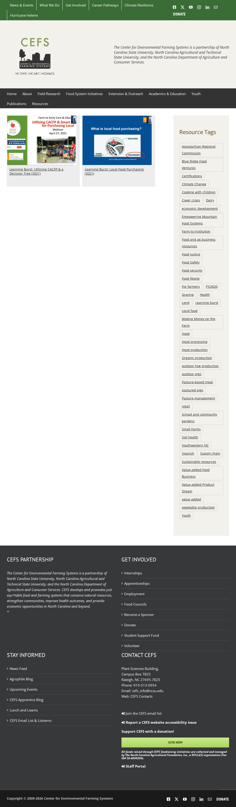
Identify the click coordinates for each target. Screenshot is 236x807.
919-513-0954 (144, 685)
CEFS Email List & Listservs (31, 720)
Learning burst (206, 303)
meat (186, 334)
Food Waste (191, 278)
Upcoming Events (23, 689)
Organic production (197, 358)
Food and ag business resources (198, 242)
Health (205, 295)
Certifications (192, 176)
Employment (134, 593)
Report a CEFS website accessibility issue (161, 722)
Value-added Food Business (196, 473)
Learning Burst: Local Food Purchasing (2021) (114, 171)
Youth (186, 515)
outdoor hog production (200, 366)
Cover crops (191, 200)
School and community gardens (199, 417)
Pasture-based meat (197, 382)
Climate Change (194, 184)
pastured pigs (192, 390)
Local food (190, 311)
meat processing (194, 342)
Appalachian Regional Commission (198, 149)
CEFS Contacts (141, 696)
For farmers (191, 287)
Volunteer (132, 645)
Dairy (210, 200)
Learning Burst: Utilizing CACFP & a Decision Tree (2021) (36, 171)
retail (186, 406)
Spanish (188, 453)
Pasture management (198, 398)
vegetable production (198, 507)
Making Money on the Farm (198, 322)
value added (191, 499)
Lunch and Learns (24, 710)
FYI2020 (212, 287)
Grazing (188, 295)
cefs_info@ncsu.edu (147, 690)
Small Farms (191, 429)
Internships (133, 573)
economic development (200, 209)
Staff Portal (135, 766)
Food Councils (135, 604)
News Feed (18, 668)
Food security (192, 270)
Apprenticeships (137, 583)
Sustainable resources (199, 462)
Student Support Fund (141, 635)
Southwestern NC (195, 445)
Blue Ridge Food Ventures (194, 164)
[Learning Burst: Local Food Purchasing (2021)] (117, 118)
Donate (130, 625)
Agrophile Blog (21, 679)
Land (185, 303)
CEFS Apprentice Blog (26, 699)
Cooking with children (198, 192)
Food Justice (191, 254)
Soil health (190, 437)
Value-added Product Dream (198, 488)
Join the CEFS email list (143, 713)
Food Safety (191, 262)
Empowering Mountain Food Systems (199, 220)
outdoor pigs (191, 374)
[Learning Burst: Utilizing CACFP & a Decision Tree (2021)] (41, 118)
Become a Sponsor (139, 614)
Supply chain (210, 453)
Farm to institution (196, 231)
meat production (195, 350)
